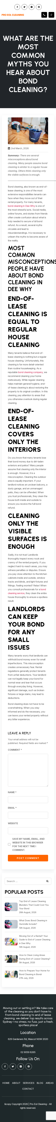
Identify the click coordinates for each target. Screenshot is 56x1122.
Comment (15, 749)
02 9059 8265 (28, 1052)
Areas (50, 1083)
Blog (40, 1083)
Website (13, 823)
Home (6, 1083)
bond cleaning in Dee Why (21, 205)
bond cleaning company (30, 372)
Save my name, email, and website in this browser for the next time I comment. (28, 844)
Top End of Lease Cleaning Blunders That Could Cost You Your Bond (34, 905)
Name (12, 792)
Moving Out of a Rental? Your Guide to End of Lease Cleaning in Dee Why (34, 940)
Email (12, 807)
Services (28, 1083)
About (16, 1083)
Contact (28, 1088)
